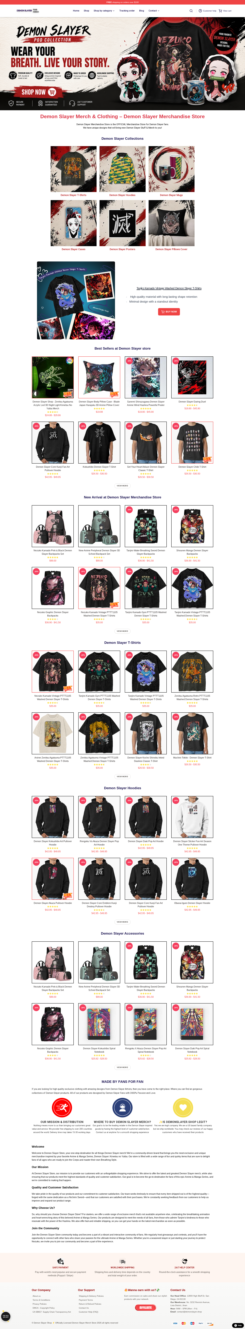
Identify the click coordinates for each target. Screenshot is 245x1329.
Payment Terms (86, 1300)
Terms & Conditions (41, 1300)
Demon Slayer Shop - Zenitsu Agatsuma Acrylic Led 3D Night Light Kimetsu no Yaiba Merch (53, 405)
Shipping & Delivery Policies (91, 1296)
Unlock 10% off (6, 1316)
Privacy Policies (40, 1304)
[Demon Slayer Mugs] (171, 169)
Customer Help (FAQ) (88, 1312)
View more (122, 486)
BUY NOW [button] (171, 311)
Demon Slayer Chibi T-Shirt (192, 467)
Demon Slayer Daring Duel (192, 401)
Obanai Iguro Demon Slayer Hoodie (192, 903)
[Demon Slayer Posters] (122, 223)
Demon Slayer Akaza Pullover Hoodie (53, 903)
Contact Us (84, 1308)
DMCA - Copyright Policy (44, 1308)
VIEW (52, 395)
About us (37, 1296)
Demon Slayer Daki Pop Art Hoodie (146, 841)
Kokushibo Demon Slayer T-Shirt (99, 467)
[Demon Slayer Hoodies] (122, 169)
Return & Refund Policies (90, 1304)
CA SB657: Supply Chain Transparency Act (52, 1312)
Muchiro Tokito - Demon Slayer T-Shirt (192, 757)
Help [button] (240, 1325)
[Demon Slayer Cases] (73, 223)
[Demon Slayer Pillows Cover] (171, 223)
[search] (191, 11)
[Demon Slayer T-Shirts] (73, 169)
